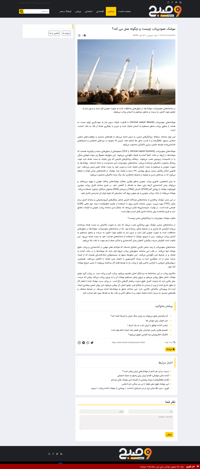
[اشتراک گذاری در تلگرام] (83, 342)
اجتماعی (88, 11)
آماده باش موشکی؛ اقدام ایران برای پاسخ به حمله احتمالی (143, 375)
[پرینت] (79, 35)
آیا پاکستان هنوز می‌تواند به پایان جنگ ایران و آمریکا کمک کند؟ (139, 316)
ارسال (169, 434)
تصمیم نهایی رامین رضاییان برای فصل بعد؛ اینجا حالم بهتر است (139, 330)
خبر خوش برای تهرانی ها (157, 320)
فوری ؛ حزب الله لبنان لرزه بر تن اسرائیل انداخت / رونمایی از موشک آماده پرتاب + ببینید (130, 388)
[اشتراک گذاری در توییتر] (92, 342)
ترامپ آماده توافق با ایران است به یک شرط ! (147, 325)
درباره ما (66, 33)
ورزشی (78, 11)
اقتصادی (100, 11)
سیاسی (111, 11)
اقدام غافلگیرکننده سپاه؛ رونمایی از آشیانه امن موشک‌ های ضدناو (140, 380)
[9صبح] (165, 11)
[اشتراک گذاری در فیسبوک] (79, 343)
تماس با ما (54, 33)
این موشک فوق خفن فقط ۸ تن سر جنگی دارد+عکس (145, 384)
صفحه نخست (124, 11)
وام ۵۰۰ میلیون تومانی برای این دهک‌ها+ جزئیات (162, 466)
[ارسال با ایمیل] (85, 35)
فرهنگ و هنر (65, 11)
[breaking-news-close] (197, 466)
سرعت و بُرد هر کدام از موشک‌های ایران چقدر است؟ (145, 371)
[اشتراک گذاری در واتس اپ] (88, 342)
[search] (21, 11)
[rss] (180, 2)
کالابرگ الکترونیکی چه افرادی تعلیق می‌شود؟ (148, 334)
